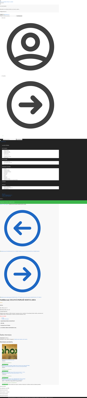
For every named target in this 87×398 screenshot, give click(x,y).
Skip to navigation (3, 1)
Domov (1, 204)
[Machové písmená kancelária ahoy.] (23, 351)
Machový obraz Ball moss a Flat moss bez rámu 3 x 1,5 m (12, 373)
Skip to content (10, 1)
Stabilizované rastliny (18, 339)
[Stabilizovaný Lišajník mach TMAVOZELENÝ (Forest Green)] (23, 378)
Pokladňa (4, 75)
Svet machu (6, 204)
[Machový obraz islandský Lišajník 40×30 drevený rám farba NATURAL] (23, 365)
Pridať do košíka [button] (5, 364)
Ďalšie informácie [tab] (5, 318)
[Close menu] (0, 0)
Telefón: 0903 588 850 (6, 196)
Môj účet (3, 17)
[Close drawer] (0, 4)
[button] (1, 135)
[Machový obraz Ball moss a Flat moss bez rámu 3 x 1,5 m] (23, 372)
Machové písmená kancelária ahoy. (8, 359)
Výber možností (5, 384)
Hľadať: (1, 15)
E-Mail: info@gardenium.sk (7, 195)
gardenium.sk (50, 397)
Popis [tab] (3, 317)
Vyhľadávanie (19, 15)
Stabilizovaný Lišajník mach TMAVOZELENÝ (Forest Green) (12, 379)
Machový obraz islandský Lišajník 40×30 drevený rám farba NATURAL (14, 366)
